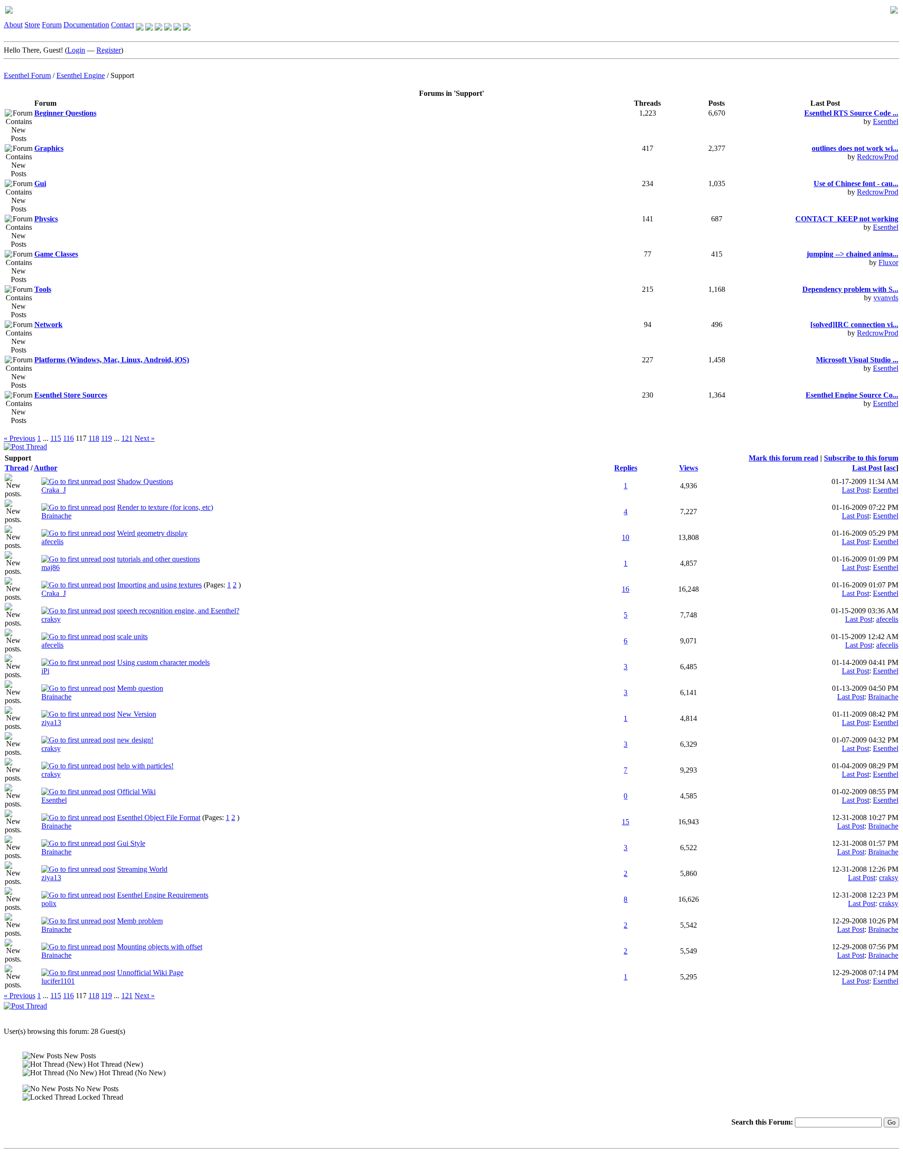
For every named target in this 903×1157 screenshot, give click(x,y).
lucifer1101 (58, 981)
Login (76, 50)
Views (688, 468)
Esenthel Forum (27, 75)
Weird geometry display (152, 533)
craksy (51, 619)
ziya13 (51, 723)
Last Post (867, 468)
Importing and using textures (159, 585)
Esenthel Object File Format (158, 817)
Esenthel (885, 121)
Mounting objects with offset (159, 947)
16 (625, 589)
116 (68, 438)
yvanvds (885, 298)
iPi (45, 671)
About (13, 25)
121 (127, 438)
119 (106, 438)
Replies (625, 468)
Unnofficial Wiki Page (150, 973)
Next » (145, 438)
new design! (135, 740)
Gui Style (131, 843)
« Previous (19, 438)
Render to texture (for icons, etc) (165, 507)
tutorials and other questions (158, 559)
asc (891, 468)
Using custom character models (163, 662)
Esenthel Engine (80, 75)
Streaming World (142, 869)
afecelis (52, 542)
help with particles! (145, 766)
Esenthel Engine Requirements (162, 895)
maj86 (50, 567)
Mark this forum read (783, 458)
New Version (136, 714)
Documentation (86, 25)
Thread (17, 468)
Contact (122, 25)
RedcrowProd (877, 157)
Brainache (56, 516)
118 (93, 438)
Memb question (140, 688)
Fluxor (888, 262)
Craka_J (53, 490)
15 (625, 822)
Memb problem (140, 921)
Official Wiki (136, 792)
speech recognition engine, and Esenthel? (178, 611)
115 (55, 438)
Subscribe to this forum (861, 458)
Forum (52, 25)
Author (45, 468)
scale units (132, 637)
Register (108, 50)
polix (48, 903)
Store (32, 25)
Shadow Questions (145, 481)
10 (625, 537)
